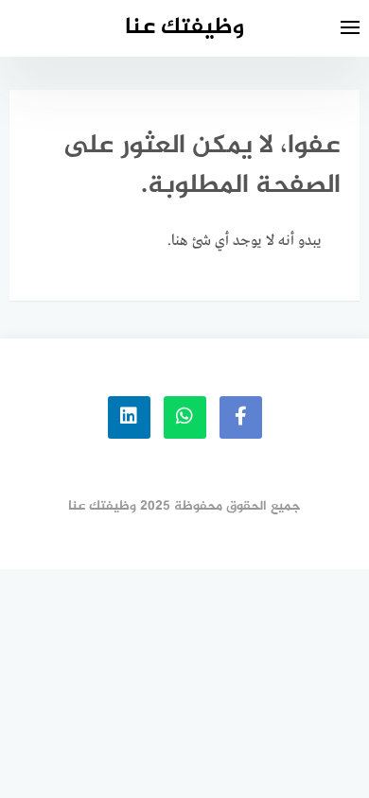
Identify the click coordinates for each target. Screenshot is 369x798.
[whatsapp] (185, 417)
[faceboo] (241, 417)
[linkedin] (129, 417)
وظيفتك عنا (184, 27)
